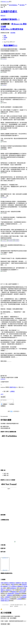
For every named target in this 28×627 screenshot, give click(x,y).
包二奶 (9, 586)
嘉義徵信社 (20, 586)
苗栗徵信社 (13, 588)
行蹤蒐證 (16, 593)
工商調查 (19, 598)
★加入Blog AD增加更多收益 (12, 29)
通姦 (2, 591)
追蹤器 (2, 600)
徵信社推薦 (23, 590)
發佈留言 (3, 406)
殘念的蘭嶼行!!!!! (10, 45)
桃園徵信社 (19, 582)
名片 (5, 39)
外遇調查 (6, 597)
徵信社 (8, 584)
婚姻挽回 (14, 591)
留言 (14, 387)
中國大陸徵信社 (5, 582)
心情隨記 (12, 391)
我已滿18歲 (3, 624)
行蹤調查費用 (10, 593)
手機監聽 (4, 586)
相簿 (5, 35)
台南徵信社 (14, 586)
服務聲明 (16, 606)
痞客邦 (11, 387)
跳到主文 (3, 15)
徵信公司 (6, 600)
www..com (5, 557)
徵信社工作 (7, 598)
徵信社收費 (22, 591)
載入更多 (3, 396)
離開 (9, 624)
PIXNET (7, 604)
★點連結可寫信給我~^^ (10, 19)
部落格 (5, 37)
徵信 (23, 582)
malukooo (3, 379)
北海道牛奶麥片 (9, 11)
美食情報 (12, 32)
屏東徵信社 (12, 582)
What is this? (5, 570)
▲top (2, 394)
